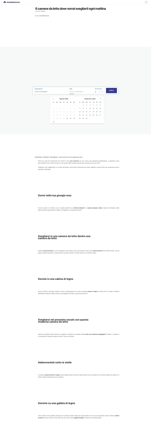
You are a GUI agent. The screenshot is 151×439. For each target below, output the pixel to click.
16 (74, 111)
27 (64, 118)
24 (53, 118)
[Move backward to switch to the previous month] (53, 98)
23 (74, 115)
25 (57, 118)
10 (53, 111)
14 (67, 111)
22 (70, 115)
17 (53, 115)
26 (60, 118)
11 (57, 111)
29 (70, 118)
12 (60, 111)
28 (67, 118)
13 (64, 111)
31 (53, 121)
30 (74, 118)
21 (67, 115)
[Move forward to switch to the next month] (100, 98)
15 (70, 111)
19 (60, 115)
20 (64, 115)
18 (57, 115)
